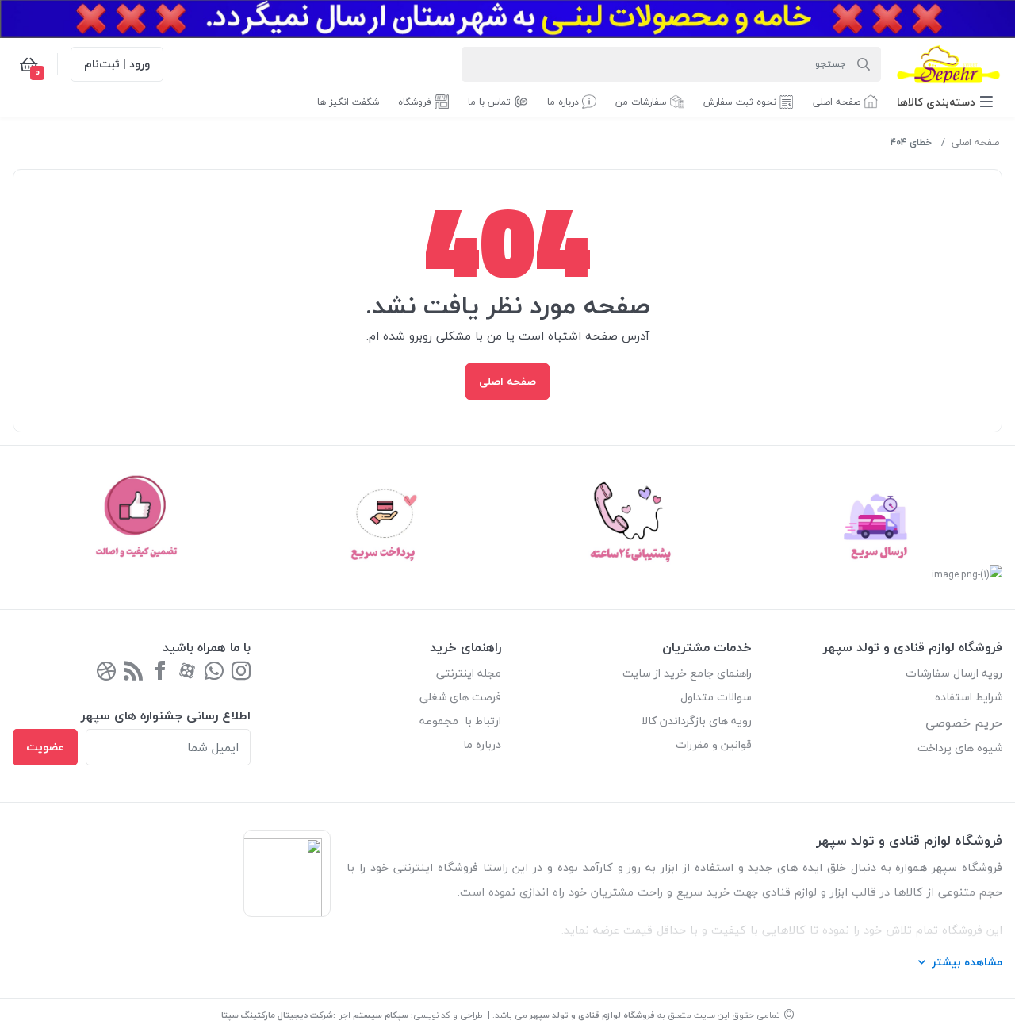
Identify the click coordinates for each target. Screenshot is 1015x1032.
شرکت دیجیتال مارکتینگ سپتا (277, 1014)
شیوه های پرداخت (959, 748)
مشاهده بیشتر (967, 962)
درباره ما (482, 744)
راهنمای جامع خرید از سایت (687, 673)
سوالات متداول (716, 697)
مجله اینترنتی (468, 673)
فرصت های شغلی (460, 697)
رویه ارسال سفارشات (954, 673)
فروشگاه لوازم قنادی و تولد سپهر (592, 1014)
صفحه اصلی (975, 142)
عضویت (45, 747)
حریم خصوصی (963, 723)
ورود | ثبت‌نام (117, 64)
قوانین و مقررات (714, 744)
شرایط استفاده (967, 697)
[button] (944, 101)
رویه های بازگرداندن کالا (697, 721)
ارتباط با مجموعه (460, 721)
